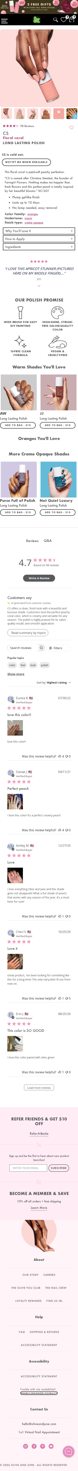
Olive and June (22, 1464)
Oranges (32, 214)
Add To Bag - (20, 425)
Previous (4, 114)
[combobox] (54, 682)
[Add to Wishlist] (71, 127)
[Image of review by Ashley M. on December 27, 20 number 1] (15, 875)
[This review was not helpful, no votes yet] (66, 756)
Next (74, 114)
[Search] (55, 19)
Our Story (31, 1274)
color (12, 665)
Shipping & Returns (44, 1331)
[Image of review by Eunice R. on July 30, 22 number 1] (15, 728)
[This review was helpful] (59, 756)
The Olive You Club (26, 1287)
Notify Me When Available (26, 162)
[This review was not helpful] (66, 998)
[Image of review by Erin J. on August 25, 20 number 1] (15, 1043)
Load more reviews (39, 1088)
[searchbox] (23, 648)
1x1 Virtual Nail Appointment (39, 1432)
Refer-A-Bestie (39, 1133)
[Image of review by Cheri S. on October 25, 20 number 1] (15, 961)
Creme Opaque (34, 222)
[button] (39, 1393)
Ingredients (13, 247)
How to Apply (15, 239)
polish (44, 665)
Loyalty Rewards (28, 1300)
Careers (49, 1274)
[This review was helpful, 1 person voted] (59, 916)
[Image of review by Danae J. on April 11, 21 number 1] (15, 801)
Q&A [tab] (48, 540)
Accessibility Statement (39, 1344)
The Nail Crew (56, 1287)
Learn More (39, 1208)
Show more (15, 674)
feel (23, 665)
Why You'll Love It (18, 231)
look (33, 665)
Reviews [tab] (32, 540)
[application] (68, 1451)
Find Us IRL (54, 1300)
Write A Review (39, 578)
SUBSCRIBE (59, 1168)
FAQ (22, 1331)
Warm (28, 218)
